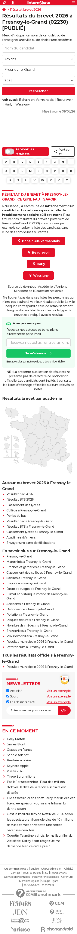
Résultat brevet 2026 (25, 10)
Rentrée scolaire (19, 760)
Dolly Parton (16, 739)
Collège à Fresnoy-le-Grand (26, 510)
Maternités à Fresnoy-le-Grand (28, 562)
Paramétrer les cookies (45, 876)
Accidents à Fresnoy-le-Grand (27, 604)
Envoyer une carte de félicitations (30, 543)
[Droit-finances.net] (56, 912)
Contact (15, 872)
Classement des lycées (23, 505)
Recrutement (58, 872)
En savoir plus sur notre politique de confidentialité (35, 361)
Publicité (68, 868)
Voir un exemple (59, 691)
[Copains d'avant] (20, 920)
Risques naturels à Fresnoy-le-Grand (32, 620)
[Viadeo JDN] (56, 920)
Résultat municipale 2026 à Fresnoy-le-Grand (39, 642)
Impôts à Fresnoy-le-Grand (26, 583)
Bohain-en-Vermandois (36, 100)
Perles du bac (16, 516)
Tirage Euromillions (21, 776)
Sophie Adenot (18, 755)
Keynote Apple (18, 766)
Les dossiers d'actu (22, 702)
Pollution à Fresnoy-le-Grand (27, 614)
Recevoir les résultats (24, 151)
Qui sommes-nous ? (16, 868)
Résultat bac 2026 (19, 494)
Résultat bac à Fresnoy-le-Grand (29, 521)
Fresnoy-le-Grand (19, 556)
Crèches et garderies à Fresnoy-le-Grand (35, 567)
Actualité (15, 691)
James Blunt (16, 744)
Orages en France (19, 750)
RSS (45, 872)
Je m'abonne (35, 353)
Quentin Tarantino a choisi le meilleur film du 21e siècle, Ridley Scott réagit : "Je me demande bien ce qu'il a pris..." (40, 841)
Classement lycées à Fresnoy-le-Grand (34, 532)
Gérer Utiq (67, 876)
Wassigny (22, 104)
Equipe (35, 868)
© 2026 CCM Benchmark (39, 884)
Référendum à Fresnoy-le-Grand (30, 647)
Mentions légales (29, 880)
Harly (8, 104)
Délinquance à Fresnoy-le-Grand (29, 609)
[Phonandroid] (56, 929)
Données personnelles (17, 876)
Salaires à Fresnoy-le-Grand (26, 578)
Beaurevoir (65, 100)
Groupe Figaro (49, 880)
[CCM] (56, 903)
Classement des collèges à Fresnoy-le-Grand (38, 573)
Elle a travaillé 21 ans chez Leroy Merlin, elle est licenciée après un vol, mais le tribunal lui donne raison (41, 803)
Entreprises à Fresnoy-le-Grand (29, 631)
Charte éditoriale (51, 868)
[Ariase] (20, 929)
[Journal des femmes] (20, 903)
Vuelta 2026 (15, 771)
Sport (13, 696)
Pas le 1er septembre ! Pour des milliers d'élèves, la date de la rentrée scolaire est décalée (36, 787)
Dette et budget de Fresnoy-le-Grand (33, 589)
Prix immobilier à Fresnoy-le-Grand (32, 636)
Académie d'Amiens (21, 537)
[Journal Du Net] (20, 912)
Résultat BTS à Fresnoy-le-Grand (30, 526)
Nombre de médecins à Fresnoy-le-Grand (37, 625)
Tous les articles (32, 872)
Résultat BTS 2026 (20, 499)
